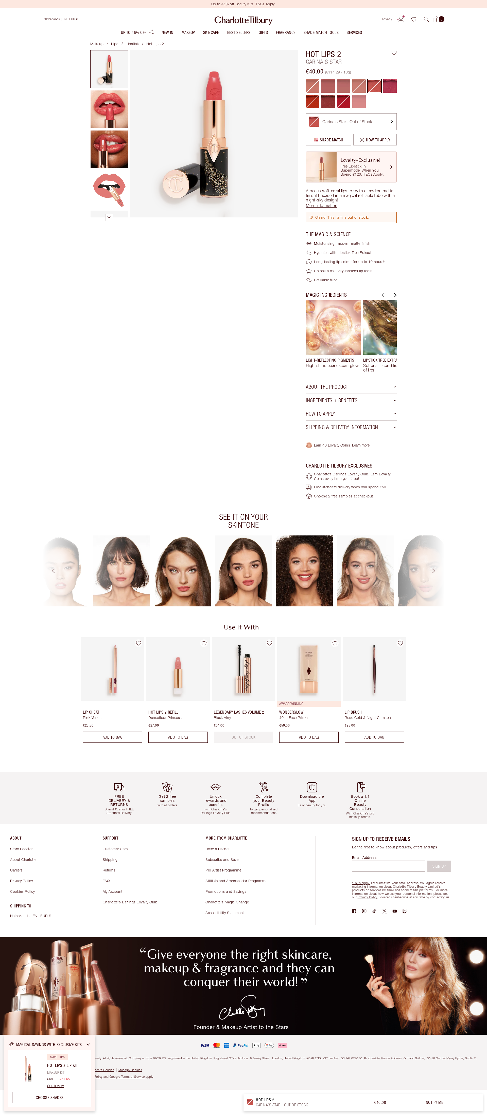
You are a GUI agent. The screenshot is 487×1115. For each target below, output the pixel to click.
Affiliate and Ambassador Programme (236, 881)
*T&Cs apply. (361, 883)
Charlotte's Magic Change (227, 902)
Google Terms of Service (127, 1077)
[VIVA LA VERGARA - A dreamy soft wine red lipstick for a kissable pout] (328, 101)
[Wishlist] (414, 19)
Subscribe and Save (221, 859)
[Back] (382, 295)
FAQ (106, 881)
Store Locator (21, 849)
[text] (243, 737)
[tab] (109, 69)
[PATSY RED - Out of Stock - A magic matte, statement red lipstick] (343, 101)
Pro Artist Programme (223, 870)
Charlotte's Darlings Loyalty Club (130, 902)
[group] (333, 336)
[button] (426, 19)
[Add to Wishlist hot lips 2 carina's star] (394, 53)
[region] (49, 1073)
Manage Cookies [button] (130, 1070)
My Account (113, 891)
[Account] (401, 19)
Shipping (110, 859)
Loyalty (387, 19)
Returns (109, 870)
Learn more (361, 445)
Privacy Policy (21, 881)
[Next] (395, 295)
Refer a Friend (217, 849)
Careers (16, 870)
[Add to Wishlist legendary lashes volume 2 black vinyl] (269, 643)
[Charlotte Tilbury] (243, 19)
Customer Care (115, 849)
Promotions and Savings (225, 891)
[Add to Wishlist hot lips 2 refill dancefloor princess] (204, 643)
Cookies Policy (22, 891)
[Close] (88, 1045)
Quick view (55, 1086)
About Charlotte (23, 859)
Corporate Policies (101, 1070)
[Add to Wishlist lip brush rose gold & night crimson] (400, 643)
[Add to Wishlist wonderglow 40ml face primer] (335, 643)
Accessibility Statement (224, 912)
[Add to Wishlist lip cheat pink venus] (138, 643)
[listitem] (137, 33)
